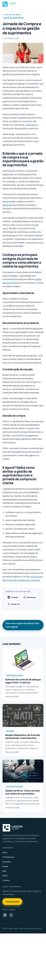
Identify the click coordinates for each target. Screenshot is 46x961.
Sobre (5, 875)
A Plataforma (8, 857)
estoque (31, 124)
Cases (5, 866)
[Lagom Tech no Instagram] (11, 915)
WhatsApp (31, 597)
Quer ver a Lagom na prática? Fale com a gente (22, 625)
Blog (4, 871)
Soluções (6, 861)
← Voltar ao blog (11, 15)
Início (4, 852)
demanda (7, 204)
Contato (6, 880)
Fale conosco (12, 901)
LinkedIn (14, 597)
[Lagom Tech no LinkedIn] (4, 915)
